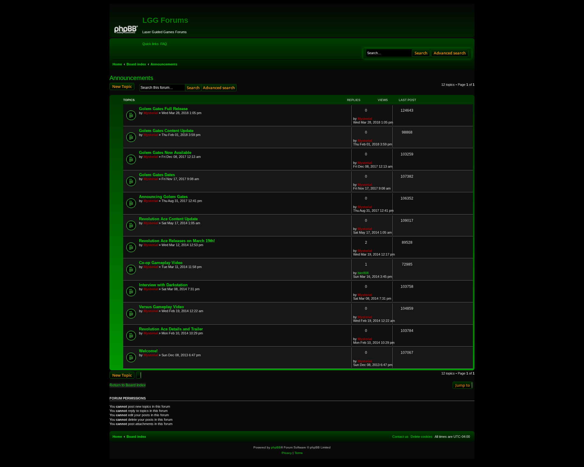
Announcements (131, 78)
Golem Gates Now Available (165, 152)
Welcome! (148, 351)
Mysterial (151, 113)
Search (421, 53)
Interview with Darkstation (163, 285)
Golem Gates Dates (157, 175)
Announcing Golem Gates (163, 196)
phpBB (276, 447)
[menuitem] (163, 43)
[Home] (126, 28)
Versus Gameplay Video (161, 307)
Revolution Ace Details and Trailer (171, 329)
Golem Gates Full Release (163, 108)
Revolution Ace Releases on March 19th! (177, 241)
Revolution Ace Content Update (168, 219)
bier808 (363, 273)
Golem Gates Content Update (166, 130)
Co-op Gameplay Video (160, 262)
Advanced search (450, 53)
